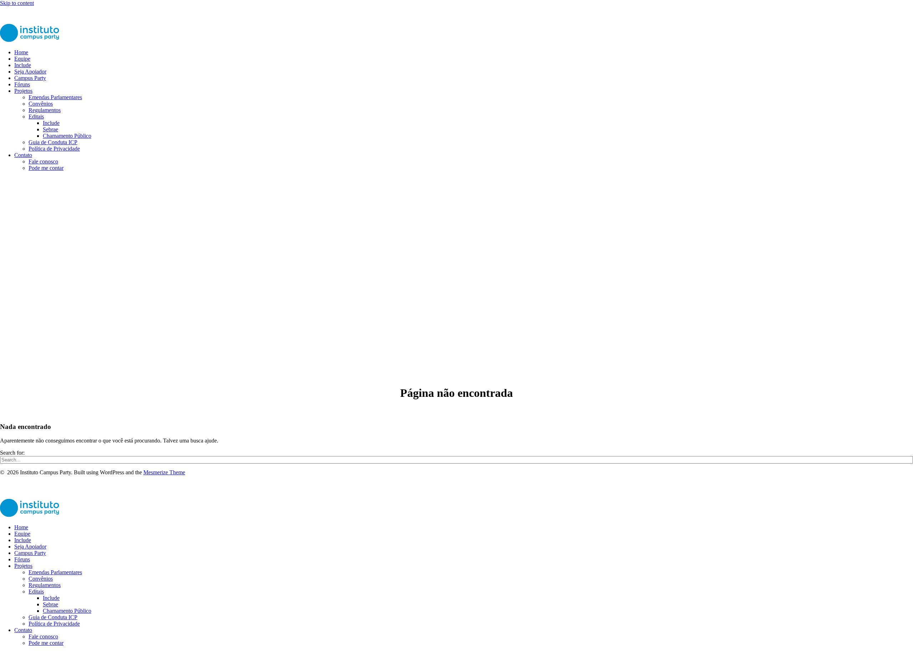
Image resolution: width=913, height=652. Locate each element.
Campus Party (30, 78)
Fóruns (22, 84)
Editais (36, 116)
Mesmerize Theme (164, 472)
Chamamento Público (67, 136)
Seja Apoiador (30, 72)
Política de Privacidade (54, 149)
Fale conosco (43, 161)
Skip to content (17, 3)
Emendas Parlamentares (55, 97)
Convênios (41, 104)
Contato (23, 155)
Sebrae (50, 129)
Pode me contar (46, 168)
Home (21, 52)
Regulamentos (45, 110)
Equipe (22, 59)
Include (22, 65)
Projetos (23, 91)
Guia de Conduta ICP (53, 142)
